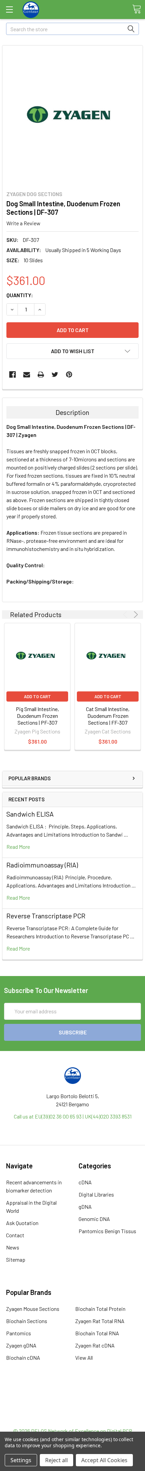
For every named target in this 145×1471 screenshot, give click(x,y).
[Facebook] (12, 374)
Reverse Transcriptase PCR (45, 916)
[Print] (41, 374)
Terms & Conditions (73, 1394)
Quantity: (19, 295)
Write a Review (23, 223)
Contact (15, 1235)
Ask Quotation (22, 1223)
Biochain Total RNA (97, 1333)
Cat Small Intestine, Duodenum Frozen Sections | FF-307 (107, 716)
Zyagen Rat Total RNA (99, 1321)
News (12, 1247)
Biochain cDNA (23, 1357)
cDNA (85, 1182)
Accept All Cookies (104, 1460)
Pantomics (18, 1333)
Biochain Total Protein (100, 1308)
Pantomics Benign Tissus (107, 1231)
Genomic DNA (94, 1219)
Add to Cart (37, 696)
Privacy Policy (72, 1418)
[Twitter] (55, 374)
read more (18, 846)
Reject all (56, 1460)
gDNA (85, 1206)
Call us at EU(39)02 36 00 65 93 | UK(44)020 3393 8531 (73, 1116)
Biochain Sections (26, 1321)
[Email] (27, 374)
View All (84, 1357)
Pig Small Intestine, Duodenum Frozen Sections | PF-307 (37, 716)
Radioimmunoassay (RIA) (42, 865)
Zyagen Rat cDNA (95, 1345)
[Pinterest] (69, 374)
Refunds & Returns (73, 1410)
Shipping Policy (72, 1402)
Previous (126, 614)
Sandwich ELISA (30, 814)
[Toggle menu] (9, 9)
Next (134, 614)
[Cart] (136, 9)
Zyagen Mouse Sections (32, 1308)
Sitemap (15, 1259)
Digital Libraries (96, 1194)
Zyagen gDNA (21, 1345)
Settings (20, 1460)
